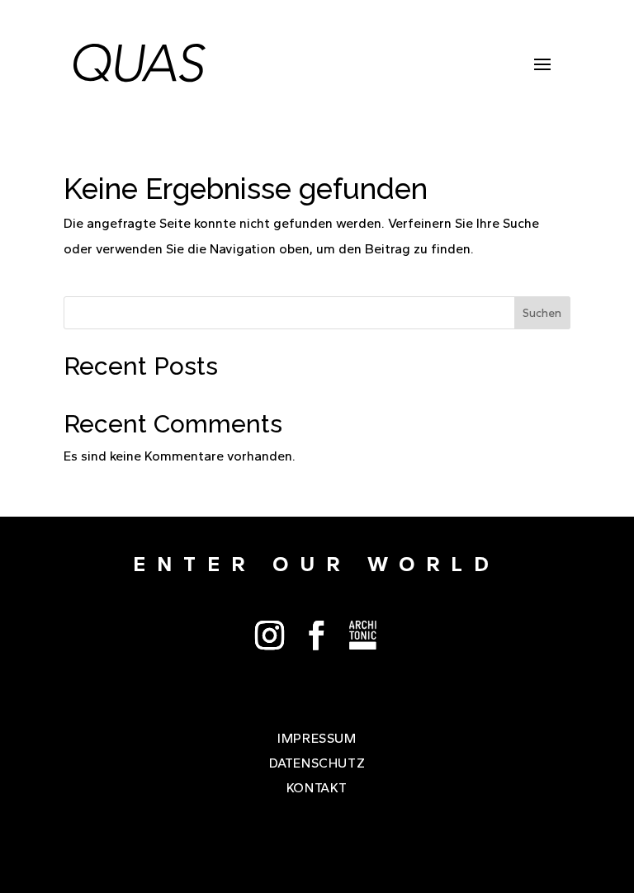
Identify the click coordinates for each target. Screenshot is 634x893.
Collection (363, 635)
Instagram (269, 635)
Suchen (542, 313)
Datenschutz (317, 764)
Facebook (316, 635)
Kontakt (317, 789)
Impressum (316, 739)
